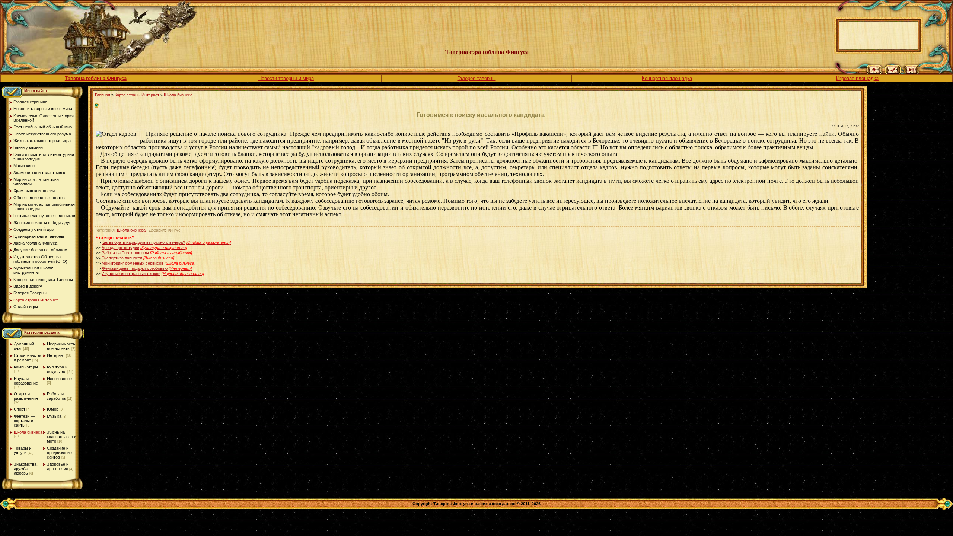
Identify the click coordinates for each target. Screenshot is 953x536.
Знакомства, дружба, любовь (26, 468)
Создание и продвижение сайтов (59, 452)
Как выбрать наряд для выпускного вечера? (143, 242)
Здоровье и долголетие (57, 466)
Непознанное (59, 378)
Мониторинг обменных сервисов (132, 263)
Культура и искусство (57, 369)
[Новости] (893, 73)
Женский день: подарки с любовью (135, 268)
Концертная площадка (667, 78)
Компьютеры (26, 367)
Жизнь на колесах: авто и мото (61, 436)
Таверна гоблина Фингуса (96, 78)
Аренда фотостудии (120, 247)
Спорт (19, 409)
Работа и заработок (56, 396)
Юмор (52, 409)
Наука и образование (26, 380)
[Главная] (874, 73)
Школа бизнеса (28, 432)
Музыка (54, 416)
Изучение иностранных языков (131, 273)
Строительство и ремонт (28, 357)
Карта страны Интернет (137, 95)
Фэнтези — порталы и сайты (24, 420)
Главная (102, 95)
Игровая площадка (857, 78)
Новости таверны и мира (286, 78)
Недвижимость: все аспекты (61, 346)
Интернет (56, 355)
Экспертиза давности (122, 258)
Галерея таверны (476, 78)
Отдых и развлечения (26, 396)
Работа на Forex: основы (125, 253)
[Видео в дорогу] (911, 73)
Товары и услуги (22, 450)
